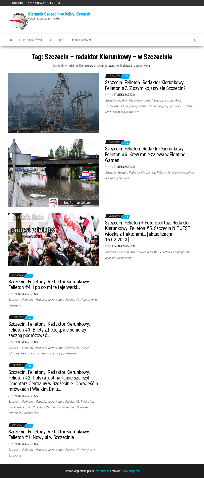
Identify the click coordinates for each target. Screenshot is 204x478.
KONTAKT (58, 3)
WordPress (102, 471)
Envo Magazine (131, 471)
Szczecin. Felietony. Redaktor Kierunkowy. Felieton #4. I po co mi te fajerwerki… (49, 284)
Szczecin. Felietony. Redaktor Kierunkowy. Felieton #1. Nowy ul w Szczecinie (49, 434)
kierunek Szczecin (123, 94)
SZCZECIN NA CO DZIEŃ (40, 3)
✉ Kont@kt (56, 40)
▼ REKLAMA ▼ (81, 40)
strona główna (30, 40)
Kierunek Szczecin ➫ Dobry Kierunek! (59, 14)
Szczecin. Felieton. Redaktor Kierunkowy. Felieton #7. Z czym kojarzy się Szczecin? (145, 85)
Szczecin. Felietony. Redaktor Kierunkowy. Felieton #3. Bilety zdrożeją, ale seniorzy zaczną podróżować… (49, 329)
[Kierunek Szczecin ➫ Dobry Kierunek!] (10, 40)
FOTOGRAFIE (17, 3)
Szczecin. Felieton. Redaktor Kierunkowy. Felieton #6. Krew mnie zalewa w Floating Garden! (145, 154)
